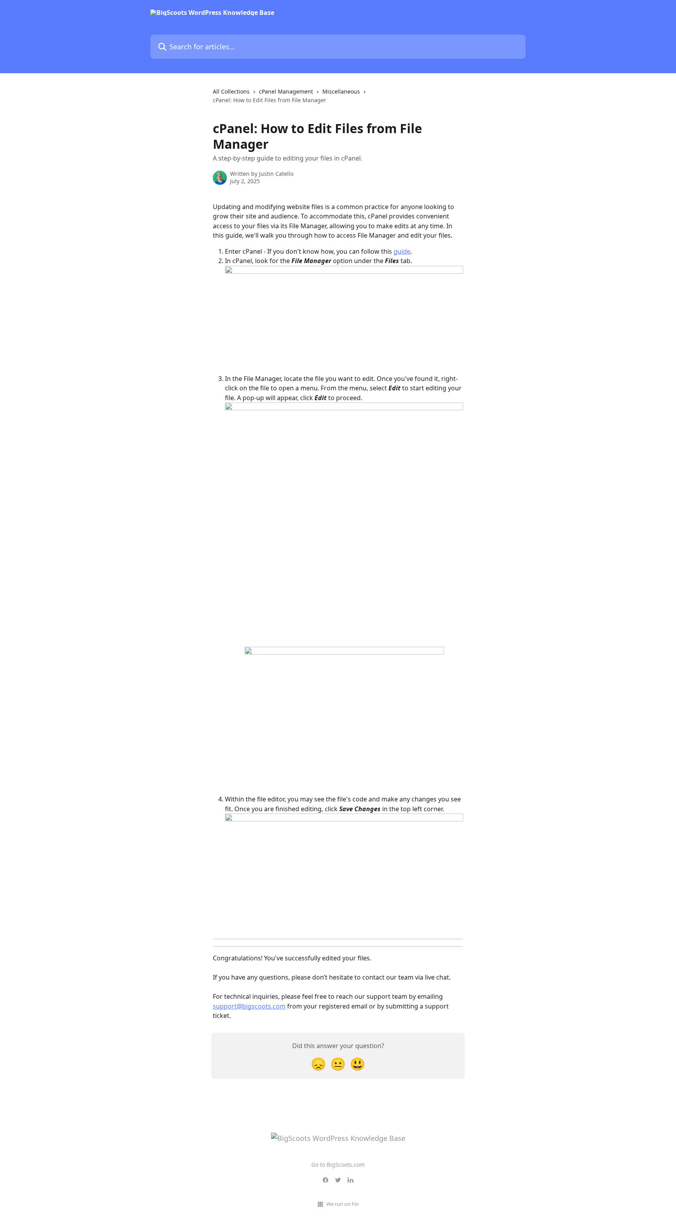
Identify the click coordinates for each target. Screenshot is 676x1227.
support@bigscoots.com (249, 1006)
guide (402, 251)
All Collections (231, 91)
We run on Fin (342, 1203)
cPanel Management (286, 91)
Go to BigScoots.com (338, 1164)
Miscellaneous (341, 91)
